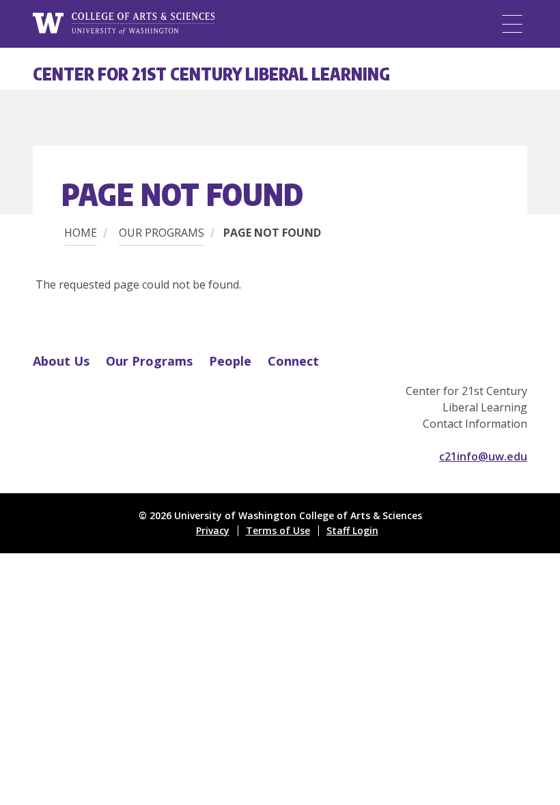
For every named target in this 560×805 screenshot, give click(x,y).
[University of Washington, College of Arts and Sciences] (123, 23)
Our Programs (161, 232)
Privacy (212, 530)
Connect (293, 361)
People (230, 361)
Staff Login (352, 530)
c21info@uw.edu (483, 456)
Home (80, 232)
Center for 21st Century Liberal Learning (211, 73)
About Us (61, 361)
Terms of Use (278, 530)
